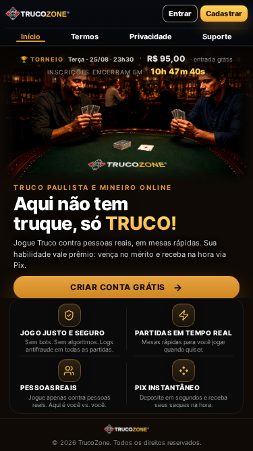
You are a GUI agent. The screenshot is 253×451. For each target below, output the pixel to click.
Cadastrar (224, 13)
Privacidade (151, 36)
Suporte (217, 36)
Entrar (180, 13)
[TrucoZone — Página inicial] (37, 13)
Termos (85, 36)
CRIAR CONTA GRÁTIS (126, 287)
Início (30, 36)
